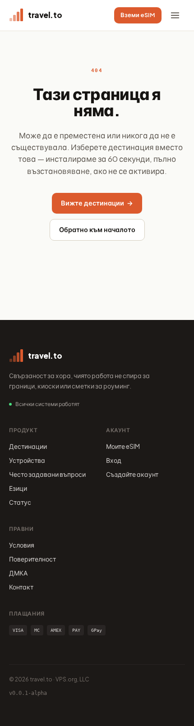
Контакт (21, 587)
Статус (20, 502)
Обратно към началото (97, 229)
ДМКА (18, 573)
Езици (18, 488)
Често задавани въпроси (47, 474)
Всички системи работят (47, 404)
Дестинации (28, 446)
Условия (21, 545)
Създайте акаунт (132, 474)
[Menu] (175, 15)
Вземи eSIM (137, 14)
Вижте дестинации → (97, 203)
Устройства (27, 460)
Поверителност (32, 559)
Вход (113, 460)
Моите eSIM (123, 446)
